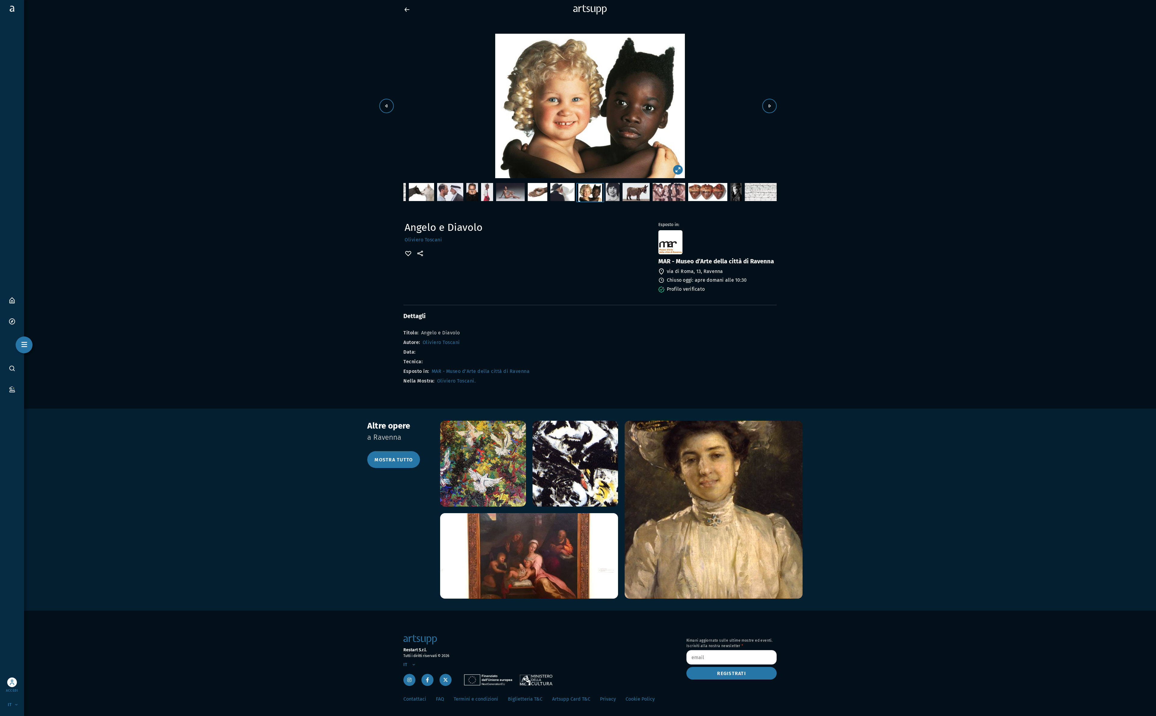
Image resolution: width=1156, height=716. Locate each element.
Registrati (731, 673)
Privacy (608, 699)
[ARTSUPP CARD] (12, 389)
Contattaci (414, 699)
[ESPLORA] (12, 321)
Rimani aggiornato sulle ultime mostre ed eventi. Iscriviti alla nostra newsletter (729, 643)
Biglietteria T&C (525, 699)
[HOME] (12, 300)
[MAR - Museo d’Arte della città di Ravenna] (716, 242)
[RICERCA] (12, 368)
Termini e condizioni (476, 699)
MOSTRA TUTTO (393, 460)
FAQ (440, 699)
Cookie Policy (640, 699)
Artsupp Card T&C (571, 699)
